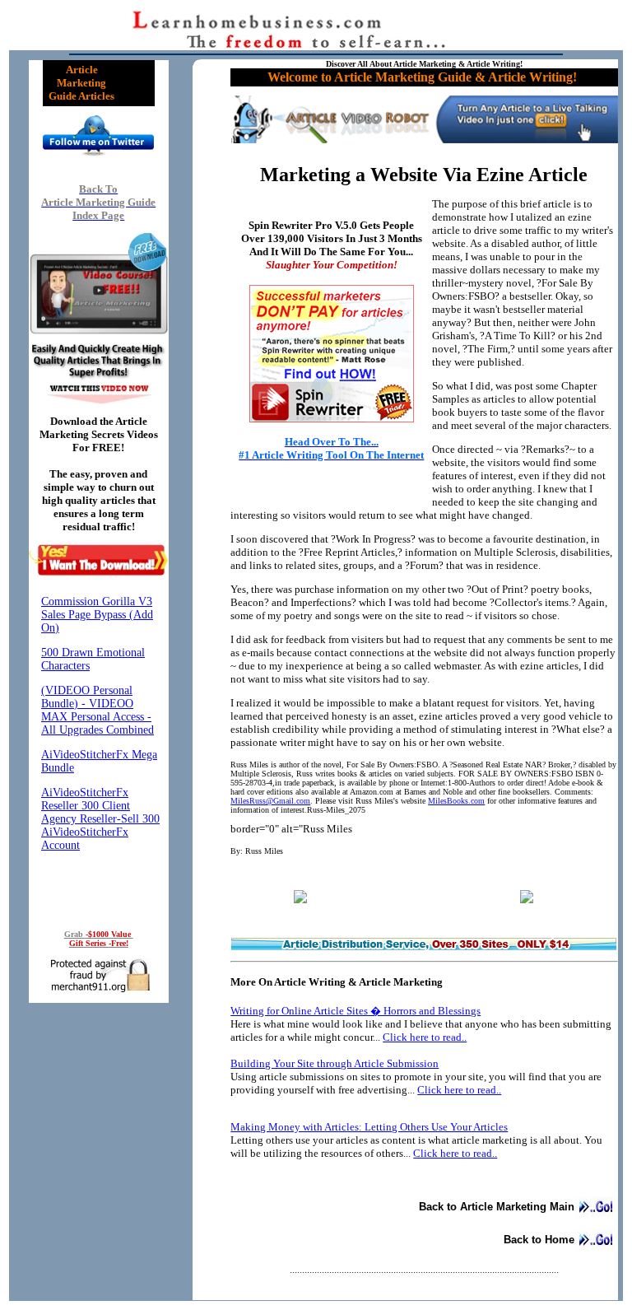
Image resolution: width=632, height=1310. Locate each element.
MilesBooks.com (456, 800)
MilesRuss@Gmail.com (270, 800)
